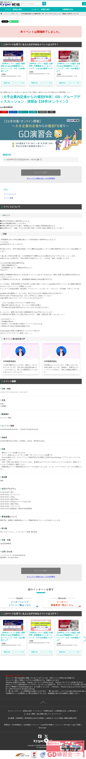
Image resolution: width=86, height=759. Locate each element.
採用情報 (19, 718)
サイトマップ (56, 714)
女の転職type (17, 725)
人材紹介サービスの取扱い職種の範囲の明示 (61, 718)
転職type (7, 725)
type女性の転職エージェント (51, 725)
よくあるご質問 (29, 714)
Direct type (42, 728)
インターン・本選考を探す (40, 9)
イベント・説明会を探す (13, 9)
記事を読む (72, 711)
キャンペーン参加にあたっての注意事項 (41, 178)
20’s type (67, 725)
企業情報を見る (67, 9)
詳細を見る (7, 83)
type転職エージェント (31, 725)
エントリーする (19, 83)
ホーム (10, 711)
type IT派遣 (76, 725)
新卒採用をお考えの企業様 (34, 718)
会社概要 (11, 718)
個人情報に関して (43, 714)
